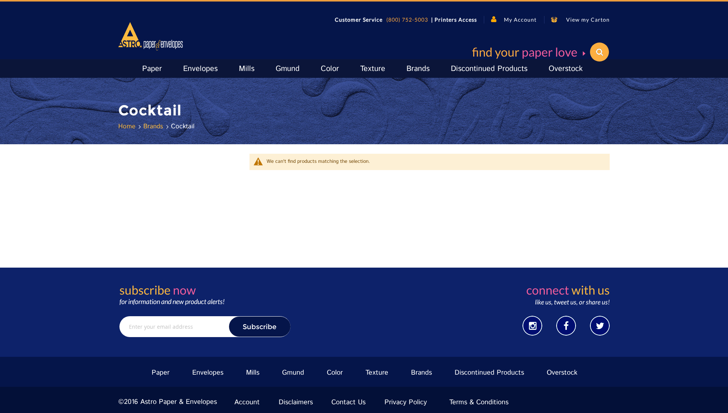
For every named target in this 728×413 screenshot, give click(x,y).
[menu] (364, 68)
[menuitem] (152, 68)
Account (247, 402)
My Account (520, 19)
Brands (154, 126)
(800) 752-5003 (407, 19)
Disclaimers (296, 402)
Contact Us (348, 402)
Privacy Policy (405, 402)
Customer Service (359, 19)
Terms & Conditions (478, 402)
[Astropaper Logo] (150, 36)
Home (128, 126)
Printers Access (456, 19)
